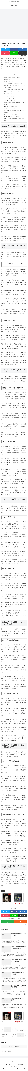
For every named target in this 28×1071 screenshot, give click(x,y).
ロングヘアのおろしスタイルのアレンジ (13, 83)
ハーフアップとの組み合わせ (11, 93)
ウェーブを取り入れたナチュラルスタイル (14, 85)
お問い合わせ (14, 1066)
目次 (12, 74)
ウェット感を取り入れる (10, 98)
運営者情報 (20, 1064)
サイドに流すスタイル (10, 87)
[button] (22, 53)
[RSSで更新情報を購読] (20, 921)
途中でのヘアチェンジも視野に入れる (13, 116)
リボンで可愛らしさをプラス (11, 108)
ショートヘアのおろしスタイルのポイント (13, 96)
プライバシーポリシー (8, 1064)
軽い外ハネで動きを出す (10, 100)
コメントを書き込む (14, 1046)
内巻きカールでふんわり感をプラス (13, 91)
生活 (3, 891)
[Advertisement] (14, 24)
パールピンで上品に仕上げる (11, 106)
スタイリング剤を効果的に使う (12, 114)
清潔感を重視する (9, 79)
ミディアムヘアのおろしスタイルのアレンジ (14, 89)
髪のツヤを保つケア (9, 81)
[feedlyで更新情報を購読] (7, 921)
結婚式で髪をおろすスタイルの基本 (12, 77)
